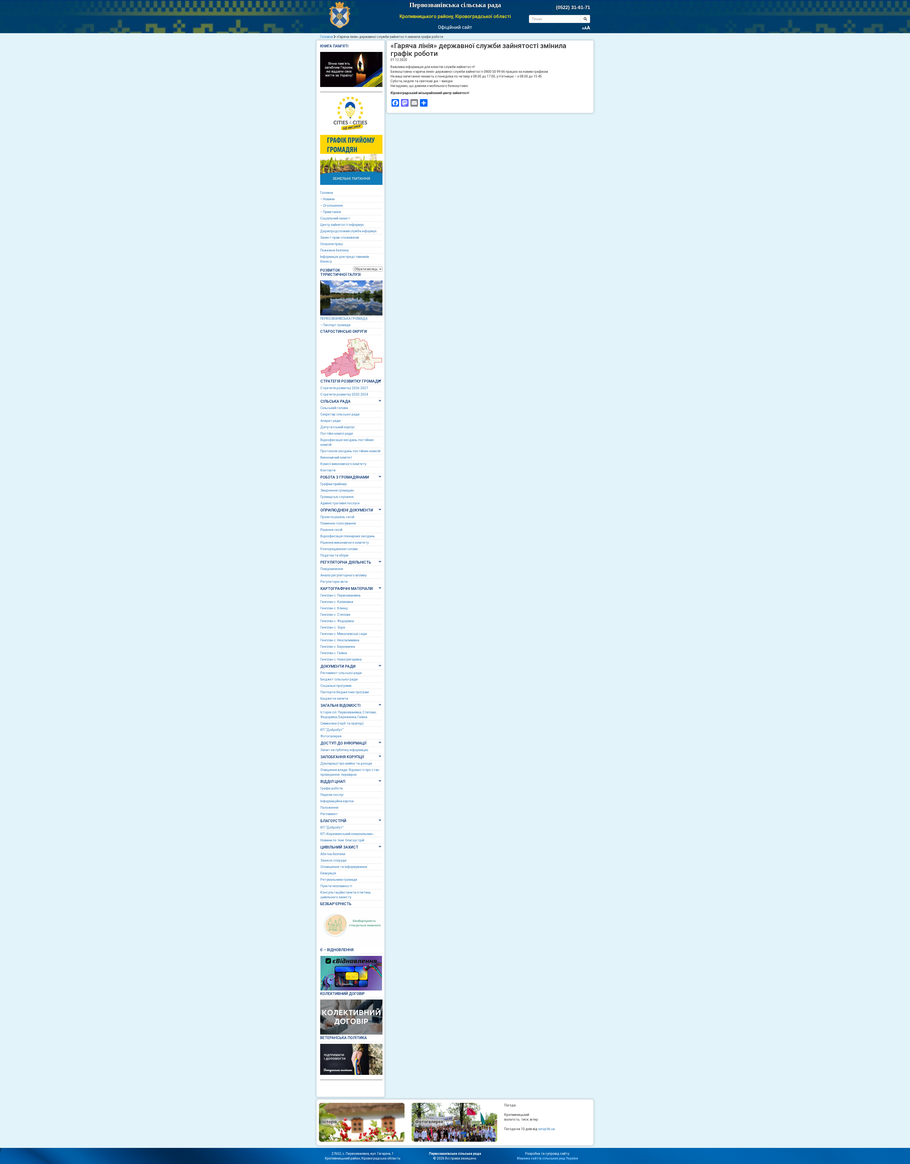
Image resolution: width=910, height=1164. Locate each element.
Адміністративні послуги (339, 503)
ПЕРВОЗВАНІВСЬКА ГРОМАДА (344, 318)
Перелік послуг (332, 795)
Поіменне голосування (338, 523)
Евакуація (328, 873)
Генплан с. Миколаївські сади (343, 634)
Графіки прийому (333, 484)
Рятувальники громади (338, 879)
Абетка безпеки (332, 854)
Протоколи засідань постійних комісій (350, 451)
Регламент (329, 814)
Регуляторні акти (334, 582)
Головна (326, 37)
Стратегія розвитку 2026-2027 (344, 388)
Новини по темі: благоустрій (342, 840)
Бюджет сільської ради (339, 679)
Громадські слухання (337, 497)
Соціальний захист (335, 218)
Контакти (328, 470)
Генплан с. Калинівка (336, 602)
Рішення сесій (331, 530)
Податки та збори (334, 555)
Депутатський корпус (337, 427)
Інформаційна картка (337, 801)
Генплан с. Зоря (332, 627)
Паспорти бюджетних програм (344, 692)
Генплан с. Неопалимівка (339, 640)
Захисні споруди (333, 860)
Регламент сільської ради (341, 673)
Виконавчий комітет (336, 457)
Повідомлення (331, 569)
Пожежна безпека (334, 250)
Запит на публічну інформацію (344, 750)
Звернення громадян (337, 490)
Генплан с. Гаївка (333, 653)
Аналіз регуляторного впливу (343, 575)
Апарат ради (330, 421)
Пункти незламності (336, 886)
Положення (329, 807)
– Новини (327, 199)
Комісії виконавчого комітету (343, 464)
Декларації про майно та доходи (346, 763)
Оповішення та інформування (343, 867)
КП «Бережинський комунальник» (346, 834)
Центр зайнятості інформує (342, 225)
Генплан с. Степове (335, 614)
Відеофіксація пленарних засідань (347, 536)
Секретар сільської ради (339, 414)
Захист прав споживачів (339, 237)
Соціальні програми (335, 686)
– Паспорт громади (335, 325)
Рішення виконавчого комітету (344, 542)
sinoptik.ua (546, 1129)
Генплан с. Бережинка (337, 646)
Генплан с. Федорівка (337, 621)
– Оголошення (331, 205)
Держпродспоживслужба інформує (348, 231)
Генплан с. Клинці (334, 608)
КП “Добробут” (332, 730)
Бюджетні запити (334, 698)
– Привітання (330, 212)
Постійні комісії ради (336, 433)
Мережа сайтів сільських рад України (547, 1158)
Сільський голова (334, 408)
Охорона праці (331, 244)
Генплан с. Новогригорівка (341, 659)
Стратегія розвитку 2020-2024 (344, 394)
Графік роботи (331, 788)
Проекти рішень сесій (337, 517)
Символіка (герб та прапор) (342, 723)
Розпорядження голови (339, 549)
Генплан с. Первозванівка (340, 595)
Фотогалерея (330, 736)
